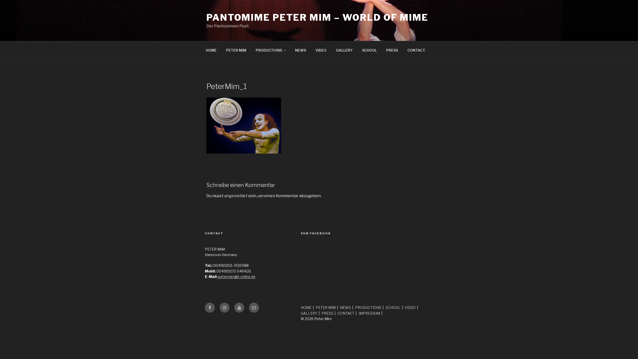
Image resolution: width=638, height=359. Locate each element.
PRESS (392, 50)
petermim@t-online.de (236, 276)
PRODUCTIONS (269, 50)
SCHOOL (369, 50)
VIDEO (321, 50)
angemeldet (235, 195)
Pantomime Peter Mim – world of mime (317, 17)
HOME (211, 50)
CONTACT (416, 50)
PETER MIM (236, 50)
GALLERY (344, 50)
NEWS (300, 50)
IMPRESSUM (369, 313)
